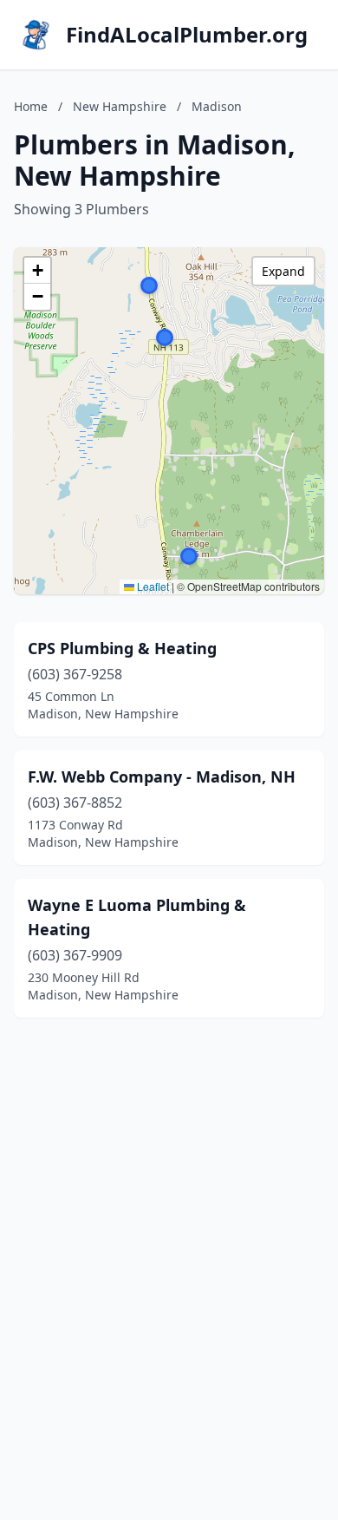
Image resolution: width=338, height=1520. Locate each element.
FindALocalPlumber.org (187, 35)
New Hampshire (119, 106)
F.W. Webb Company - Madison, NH (162, 776)
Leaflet (151, 586)
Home (31, 106)
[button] (149, 285)
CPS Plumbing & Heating (122, 648)
